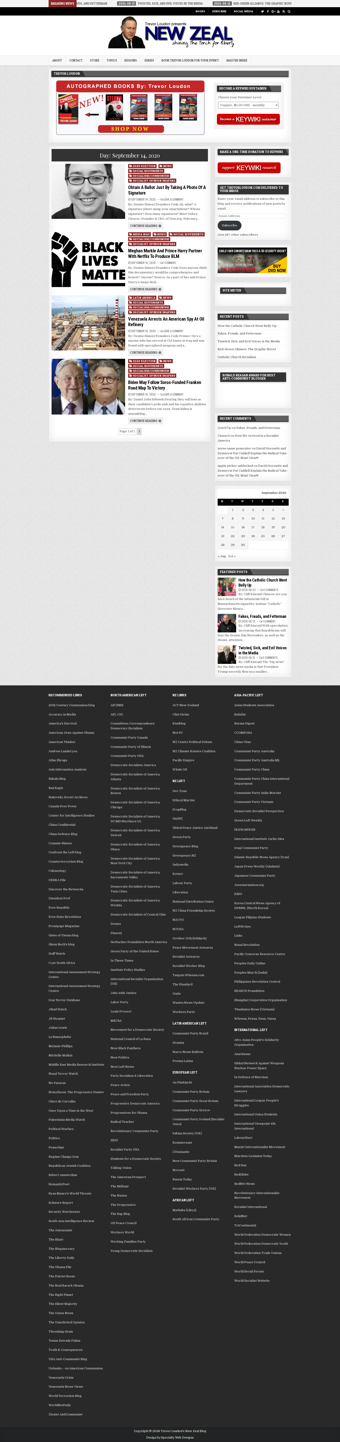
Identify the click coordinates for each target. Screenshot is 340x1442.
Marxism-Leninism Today (253, 1156)
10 (253, 518)
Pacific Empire (183, 760)
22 (233, 536)
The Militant (120, 1186)
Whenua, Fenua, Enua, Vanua (255, 1018)
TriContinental (245, 1225)
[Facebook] (268, 11)
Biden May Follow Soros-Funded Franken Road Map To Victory (164, 385)
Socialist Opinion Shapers (154, 180)
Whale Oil (180, 769)
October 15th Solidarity (190, 938)
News (167, 166)
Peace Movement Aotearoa (193, 947)
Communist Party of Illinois (131, 747)
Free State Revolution (65, 917)
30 (243, 545)
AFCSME (117, 705)
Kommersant (182, 1142)
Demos (116, 923)
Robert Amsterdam (63, 1175)
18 (263, 527)
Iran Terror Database (64, 1000)
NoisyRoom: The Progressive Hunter (76, 1092)
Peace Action (120, 1085)
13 (283, 518)
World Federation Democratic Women (262, 1234)
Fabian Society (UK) (187, 1133)
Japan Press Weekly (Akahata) (257, 866)
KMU (238, 894)
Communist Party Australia (254, 751)
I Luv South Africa (62, 963)
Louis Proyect (121, 1011)
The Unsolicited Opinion (67, 1322)
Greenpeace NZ (184, 855)
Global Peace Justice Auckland (195, 827)
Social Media (243, 11)
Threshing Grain (61, 1331)
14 (222, 527)
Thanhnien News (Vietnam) (254, 1009)
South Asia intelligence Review (71, 1221)
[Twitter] (262, 11)
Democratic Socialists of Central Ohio (138, 914)
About (57, 60)
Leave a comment (173, 199)
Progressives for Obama (129, 1112)
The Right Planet (61, 1295)
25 (263, 536)
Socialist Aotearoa (186, 956)
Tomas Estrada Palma (64, 1340)
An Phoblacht (182, 1082)
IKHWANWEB (244, 829)
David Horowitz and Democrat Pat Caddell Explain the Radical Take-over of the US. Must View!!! (253, 453)
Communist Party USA (127, 756)
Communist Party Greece (191, 1110)
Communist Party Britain (191, 1091)
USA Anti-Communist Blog (68, 1359)
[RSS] (283, 11)
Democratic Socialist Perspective (259, 811)
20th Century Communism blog (72, 705)
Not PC (178, 732)
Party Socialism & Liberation (132, 1075)
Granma (178, 1042)
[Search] (289, 11)
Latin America (144, 297)
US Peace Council (123, 1223)
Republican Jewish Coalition (69, 1165)
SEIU (114, 1140)
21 (222, 536)
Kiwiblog (179, 723)
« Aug (222, 556)
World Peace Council (249, 1262)
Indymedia (180, 864)
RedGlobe (241, 1174)
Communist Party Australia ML (257, 760)
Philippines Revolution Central (257, 981)
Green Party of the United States (135, 951)
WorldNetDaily (60, 1405)
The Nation (119, 1195)
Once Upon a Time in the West (71, 1110)
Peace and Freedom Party (130, 1094)
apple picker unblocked (235, 465)
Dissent (116, 933)
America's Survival (63, 723)
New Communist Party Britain (195, 1161)
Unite (177, 993)
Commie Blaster (60, 843)
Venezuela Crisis (61, 1377)
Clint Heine (181, 714)
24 (253, 536)
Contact (76, 60)
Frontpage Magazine (64, 926)
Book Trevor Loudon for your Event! (190, 60)
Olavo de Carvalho (62, 1101)
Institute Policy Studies (128, 970)
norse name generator (234, 448)
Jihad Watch (58, 1009)
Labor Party (119, 1002)
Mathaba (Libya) (184, 1210)
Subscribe (219, 11)
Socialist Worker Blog (189, 966)
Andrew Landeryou (63, 751)
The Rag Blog (120, 1214)
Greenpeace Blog (185, 846)
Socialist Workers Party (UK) (194, 1188)
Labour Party (182, 883)
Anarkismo (242, 1054)
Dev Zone (180, 791)
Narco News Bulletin (188, 1052)
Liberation (180, 892)
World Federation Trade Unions (258, 1253)
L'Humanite (181, 1152)
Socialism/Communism (151, 175)
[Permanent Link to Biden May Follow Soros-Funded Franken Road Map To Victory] (88, 387)
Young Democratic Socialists (132, 1251)
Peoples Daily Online (249, 963)
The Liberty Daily (61, 1257)
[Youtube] (278, 11)
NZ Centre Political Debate (192, 742)
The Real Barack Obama (66, 1285)
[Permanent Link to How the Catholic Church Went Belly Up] (227, 587)
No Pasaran (57, 1083)
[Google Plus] (273, 11)
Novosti (178, 1170)
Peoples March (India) (250, 972)
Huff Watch (57, 953)
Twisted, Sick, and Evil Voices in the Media (249, 341)
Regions (130, 60)
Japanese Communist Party (254, 875)
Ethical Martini (184, 800)
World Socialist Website (252, 1280)
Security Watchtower (64, 1211)
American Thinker (62, 742)
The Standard (182, 984)
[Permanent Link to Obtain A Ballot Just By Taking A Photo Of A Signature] (88, 191)
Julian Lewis (58, 1027)
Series (149, 60)
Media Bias (141, 234)
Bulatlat (240, 714)
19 (273, 527)
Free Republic (59, 907)
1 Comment (169, 262)
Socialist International (250, 1207)
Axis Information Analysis (68, 769)
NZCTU (178, 920)
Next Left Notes (122, 1066)
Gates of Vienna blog (64, 935)
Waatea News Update (188, 1002)
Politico (54, 1138)
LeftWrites (242, 926)
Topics (112, 60)
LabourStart (243, 1137)
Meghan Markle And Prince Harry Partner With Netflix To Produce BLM (165, 253)
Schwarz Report (61, 1202)
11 (263, 518)
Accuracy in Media (62, 714)
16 (243, 527)
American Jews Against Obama (71, 732)
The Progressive (123, 1205)
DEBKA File (57, 880)
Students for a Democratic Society (136, 1158)
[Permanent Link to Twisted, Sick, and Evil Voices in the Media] (227, 654)
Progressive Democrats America (135, 1103)
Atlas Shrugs (58, 760)
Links (238, 935)
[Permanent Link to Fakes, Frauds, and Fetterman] (227, 623)
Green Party (182, 837)
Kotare (178, 874)
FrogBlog (179, 809)
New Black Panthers (126, 1048)
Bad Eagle (56, 788)
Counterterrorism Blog (66, 861)
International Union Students (255, 1114)
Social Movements (148, 171)
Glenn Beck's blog (62, 944)
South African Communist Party (196, 1219)
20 (283, 527)
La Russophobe (60, 1037)
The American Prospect (128, 1177)
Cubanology (57, 871)
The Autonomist (60, 1230)
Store (94, 60)
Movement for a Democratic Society (137, 1029)
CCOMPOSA (243, 732)
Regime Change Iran (64, 1156)
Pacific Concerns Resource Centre (259, 954)
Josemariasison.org (249, 885)
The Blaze (56, 1239)
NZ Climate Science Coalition (194, 751)
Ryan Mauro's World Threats (70, 1193)
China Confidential (62, 824)
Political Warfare (61, 1129)
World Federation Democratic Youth (261, 1243)
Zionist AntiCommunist (66, 1414)
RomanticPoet (59, 1184)
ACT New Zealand (186, 705)
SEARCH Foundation (249, 991)
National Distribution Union (193, 901)
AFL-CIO (117, 714)
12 (273, 518)
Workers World (122, 1232)
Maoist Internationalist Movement (259, 1147)
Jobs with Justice (123, 993)
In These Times (122, 960)
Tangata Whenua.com (188, 975)
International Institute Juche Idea (259, 839)
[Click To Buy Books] (130, 134)
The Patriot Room (62, 1276)
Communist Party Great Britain (195, 1101)
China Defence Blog (63, 834)
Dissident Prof (59, 898)
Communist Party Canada (129, 737)
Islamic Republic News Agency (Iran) (261, 857)
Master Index (236, 60)
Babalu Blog (57, 778)
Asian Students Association (254, 705)
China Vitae (242, 742)
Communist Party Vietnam (253, 802)
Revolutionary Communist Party (134, 1131)
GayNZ (178, 818)
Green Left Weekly (248, 820)
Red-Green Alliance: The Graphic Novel (247, 349)
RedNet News (244, 1183)
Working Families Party (128, 1241)
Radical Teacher (122, 1121)
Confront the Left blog (65, 852)
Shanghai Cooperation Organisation (260, 1000)
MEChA (116, 1020)
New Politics (120, 1057)
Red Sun (240, 1165)
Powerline (56, 1147)
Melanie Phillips (61, 1046)
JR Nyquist (57, 1018)
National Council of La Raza (131, 1039)
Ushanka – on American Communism (76, 1368)
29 (233, 545)
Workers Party (184, 1012)
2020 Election (144, 166)
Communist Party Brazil (190, 1033)
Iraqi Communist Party (251, 848)
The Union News (61, 1313)
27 (283, 536)
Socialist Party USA (125, 1149)
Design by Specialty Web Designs (170, 1437)
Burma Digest (244, 723)
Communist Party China (251, 769)
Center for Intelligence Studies (72, 815)
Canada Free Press (63, 806)
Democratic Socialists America (133, 765)
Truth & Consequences (66, 1350)
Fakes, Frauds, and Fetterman (239, 333)
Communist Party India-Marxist (257, 793)
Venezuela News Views (66, 1386)
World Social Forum (249, 1271)
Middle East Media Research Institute (76, 1064)
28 (223, 545)
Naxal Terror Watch (63, 1073)
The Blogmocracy (62, 1248)
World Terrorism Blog (65, 1396)
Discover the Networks (66, 889)
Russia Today (182, 1179)
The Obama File (60, 1267)
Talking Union (121, 1168)
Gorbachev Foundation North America (139, 942)
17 (253, 527)
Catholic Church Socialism (237, 357)
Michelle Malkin (60, 1055)
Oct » (232, 556)
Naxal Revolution (247, 945)
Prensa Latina (183, 1061)
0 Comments (270, 590)
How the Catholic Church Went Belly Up (247, 326)
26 (273, 536)
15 (232, 527)
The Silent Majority (63, 1304)
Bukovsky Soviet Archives (68, 797)
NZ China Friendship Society (194, 910)
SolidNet (240, 1216)
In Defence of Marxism (251, 1077)
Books (200, 11)
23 (243, 536)
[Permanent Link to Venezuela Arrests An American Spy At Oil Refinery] (88, 322)
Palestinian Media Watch (67, 1119)
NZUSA (178, 929)
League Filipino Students (252, 917)
